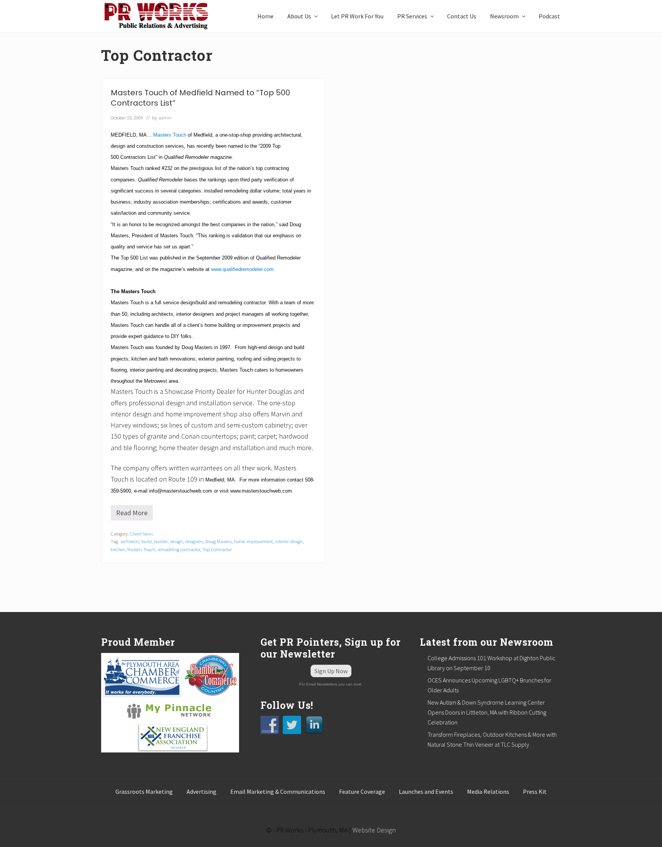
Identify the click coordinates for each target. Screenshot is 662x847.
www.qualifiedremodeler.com (242, 269)
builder (161, 541)
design (176, 541)
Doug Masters (218, 541)
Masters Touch (169, 135)
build (146, 541)
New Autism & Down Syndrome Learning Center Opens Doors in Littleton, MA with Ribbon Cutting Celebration (487, 712)
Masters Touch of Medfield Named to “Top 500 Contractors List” (200, 97)
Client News (141, 533)
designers (194, 541)
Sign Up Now (331, 671)
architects (129, 541)
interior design (289, 541)
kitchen (118, 549)
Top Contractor (217, 549)
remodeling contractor (178, 549)
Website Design (374, 830)
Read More (134, 514)
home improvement (253, 541)
